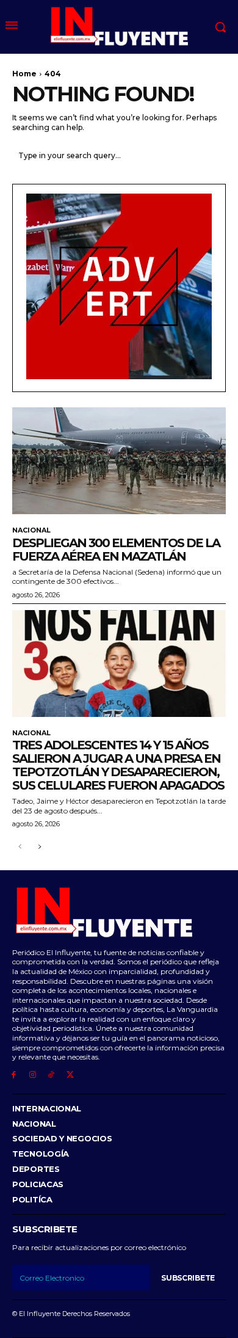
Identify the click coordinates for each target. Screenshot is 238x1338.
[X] (69, 1075)
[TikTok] (51, 1075)
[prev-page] (19, 847)
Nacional (31, 530)
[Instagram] (32, 1075)
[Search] (213, 155)
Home (24, 73)
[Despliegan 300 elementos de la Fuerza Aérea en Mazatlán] (119, 460)
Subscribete (188, 1277)
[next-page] (39, 847)
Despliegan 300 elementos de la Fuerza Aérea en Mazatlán (116, 550)
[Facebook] (13, 1075)
